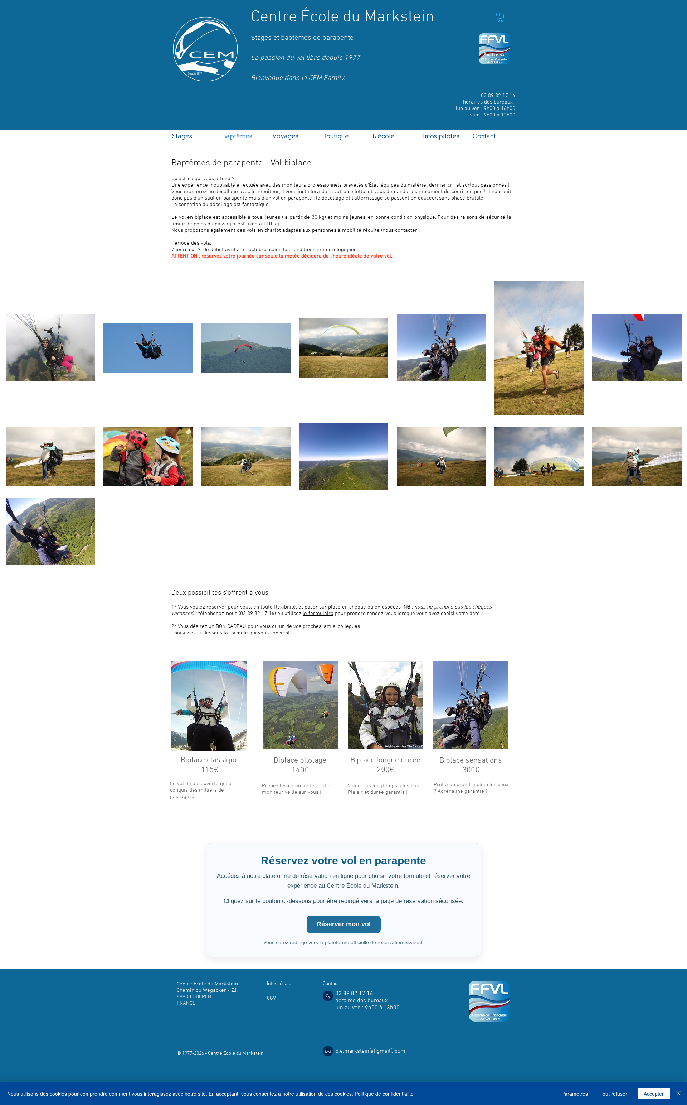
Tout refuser (613, 1093)
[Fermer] (678, 1093)
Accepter (654, 1093)
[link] (500, 17)
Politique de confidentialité (384, 1093)
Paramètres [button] (574, 1093)
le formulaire (318, 613)
